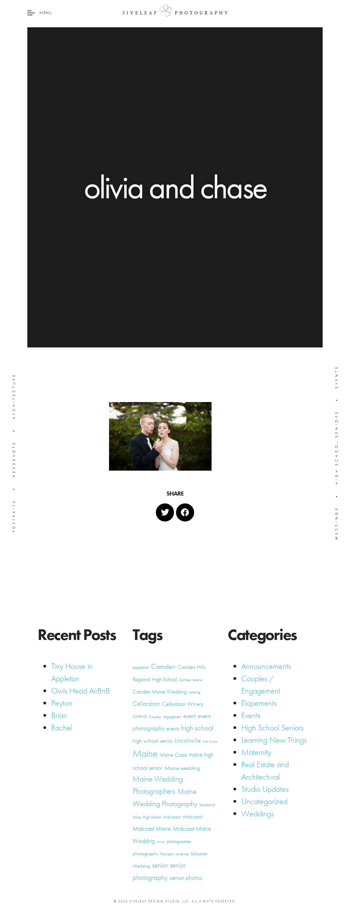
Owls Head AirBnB (80, 690)
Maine (145, 753)
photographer (179, 841)
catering (194, 692)
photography (145, 853)
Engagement (172, 717)
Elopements (259, 703)
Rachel (61, 727)
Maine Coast (173, 754)
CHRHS (140, 716)
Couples (155, 716)
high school (197, 727)
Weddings (257, 813)
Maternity (256, 752)
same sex (182, 854)
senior (160, 865)
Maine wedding (182, 768)
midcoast (193, 816)
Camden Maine (190, 680)
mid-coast (172, 817)
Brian (59, 715)
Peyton (61, 703)
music (161, 842)
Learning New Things (274, 739)
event (189, 716)
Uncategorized (264, 801)
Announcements (266, 666)
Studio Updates (264, 789)
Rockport (167, 854)
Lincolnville (188, 741)
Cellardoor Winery (182, 703)
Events (250, 715)
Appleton (141, 667)
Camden (163, 666)
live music (210, 741)
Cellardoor (146, 704)
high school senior (153, 740)
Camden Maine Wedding (160, 691)
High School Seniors (272, 727)
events (172, 728)
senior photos (186, 878)
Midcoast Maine (152, 828)
